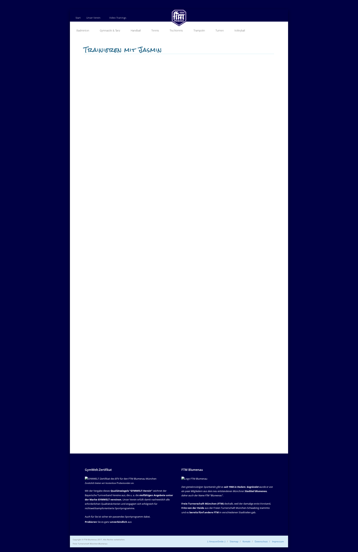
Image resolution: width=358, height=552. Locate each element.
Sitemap (234, 541)
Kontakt (246, 541)
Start (78, 17)
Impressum (278, 541)
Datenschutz (261, 541)
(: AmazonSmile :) (216, 541)
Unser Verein (93, 17)
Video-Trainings (117, 17)
